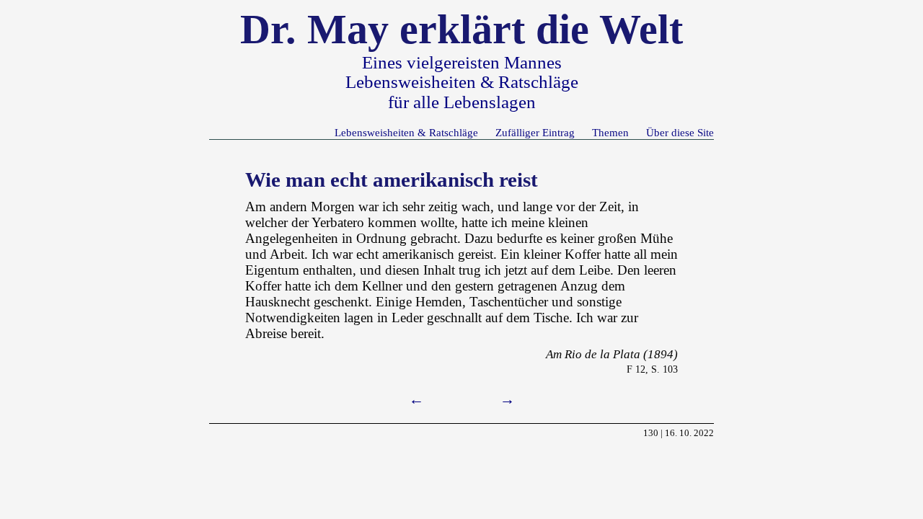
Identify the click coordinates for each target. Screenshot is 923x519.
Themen (610, 132)
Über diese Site (680, 132)
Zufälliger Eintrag (535, 132)
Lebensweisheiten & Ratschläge (406, 132)
